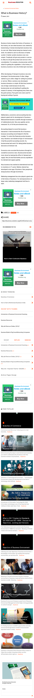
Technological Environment (13, 473)
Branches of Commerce (12, 426)
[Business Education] (16, 2)
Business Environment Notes (12, 8)
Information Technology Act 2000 (16, 498)
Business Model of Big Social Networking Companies (15, 332)
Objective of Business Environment (16, 547)
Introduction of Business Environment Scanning (14, 314)
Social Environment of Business (15, 572)
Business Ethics (9, 646)
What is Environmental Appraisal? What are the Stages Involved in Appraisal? (15, 619)
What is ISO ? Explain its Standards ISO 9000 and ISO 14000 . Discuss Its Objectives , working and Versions (17, 520)
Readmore (9, 432)
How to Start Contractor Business (15, 258)
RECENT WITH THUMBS (9, 309)
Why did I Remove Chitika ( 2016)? (10, 326)
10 (3, 643)
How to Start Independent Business (15, 243)
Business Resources (6, 320)
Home (3, 689)
